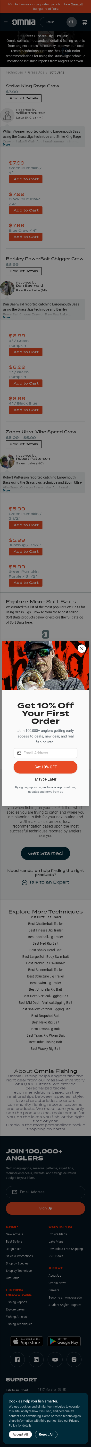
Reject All (46, 1434)
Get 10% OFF (45, 767)
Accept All (20, 1434)
